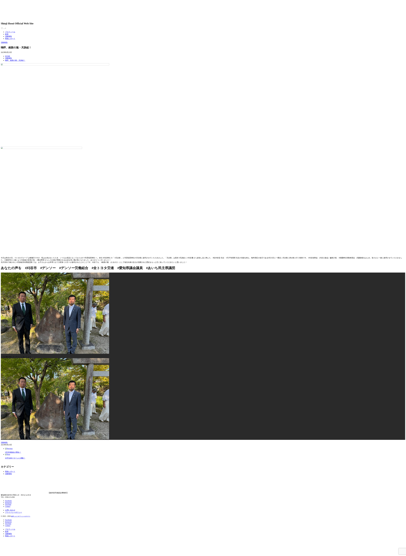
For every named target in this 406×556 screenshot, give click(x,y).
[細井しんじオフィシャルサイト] (24, 18)
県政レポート (10, 471)
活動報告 (8, 474)
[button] (2, 28)
